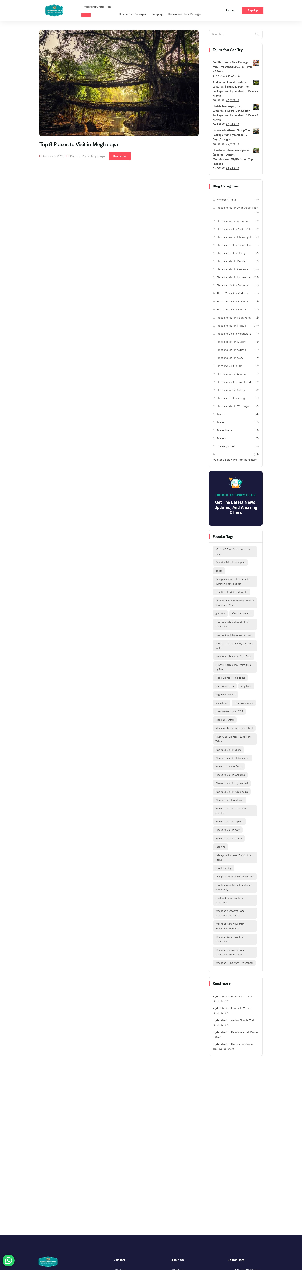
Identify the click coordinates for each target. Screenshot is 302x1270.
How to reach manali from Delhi (233, 656)
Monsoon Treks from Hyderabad (234, 728)
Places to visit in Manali (231, 325)
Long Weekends (244, 702)
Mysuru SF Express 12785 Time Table (233, 739)
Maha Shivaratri (224, 719)
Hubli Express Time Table (230, 677)
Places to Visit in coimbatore (234, 245)
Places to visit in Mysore (231, 342)
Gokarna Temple (241, 613)
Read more (120, 156)
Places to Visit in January (232, 285)
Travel (221, 422)
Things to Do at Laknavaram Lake (234, 876)
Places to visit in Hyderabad (234, 277)
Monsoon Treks (226, 199)
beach (218, 570)
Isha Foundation (224, 686)
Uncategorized (226, 446)
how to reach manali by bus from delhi (234, 646)
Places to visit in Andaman (233, 221)
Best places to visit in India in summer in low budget (232, 581)
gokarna (220, 613)
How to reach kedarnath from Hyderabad (232, 624)
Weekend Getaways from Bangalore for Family (229, 926)
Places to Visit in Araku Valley (235, 229)
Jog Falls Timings (225, 694)
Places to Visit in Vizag (231, 398)
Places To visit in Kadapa (232, 293)
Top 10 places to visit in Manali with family (233, 887)
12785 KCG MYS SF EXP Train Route (232, 552)
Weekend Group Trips (97, 7)
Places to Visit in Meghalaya (87, 156)
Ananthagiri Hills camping (230, 562)
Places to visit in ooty (227, 829)
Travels (221, 438)
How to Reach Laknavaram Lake (234, 635)
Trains (220, 414)
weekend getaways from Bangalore (235, 460)
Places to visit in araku (228, 749)
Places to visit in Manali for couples (231, 811)
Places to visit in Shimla (231, 374)
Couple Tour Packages (132, 14)
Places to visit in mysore (229, 821)
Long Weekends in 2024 (229, 711)
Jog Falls (246, 686)
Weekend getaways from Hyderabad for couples (229, 952)
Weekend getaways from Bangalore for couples (229, 913)
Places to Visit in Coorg (231, 253)
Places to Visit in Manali (229, 800)
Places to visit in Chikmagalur (235, 237)
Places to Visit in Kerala (231, 309)
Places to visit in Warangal (233, 406)
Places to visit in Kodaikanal (234, 317)
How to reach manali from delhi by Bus (233, 667)
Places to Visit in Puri (230, 366)
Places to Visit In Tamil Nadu (235, 382)
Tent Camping (223, 868)
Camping (156, 14)
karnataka (221, 702)
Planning (220, 846)
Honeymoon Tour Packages (184, 14)
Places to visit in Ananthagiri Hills (237, 208)
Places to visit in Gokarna (232, 269)
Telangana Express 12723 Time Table (233, 857)
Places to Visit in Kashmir (232, 301)
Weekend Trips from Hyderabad (234, 962)
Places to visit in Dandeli (232, 261)
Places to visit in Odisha (231, 350)
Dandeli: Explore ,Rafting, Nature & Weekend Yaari (234, 603)
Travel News (224, 430)
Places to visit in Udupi (231, 390)
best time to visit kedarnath (231, 592)
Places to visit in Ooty (230, 358)
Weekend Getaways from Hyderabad (229, 939)
